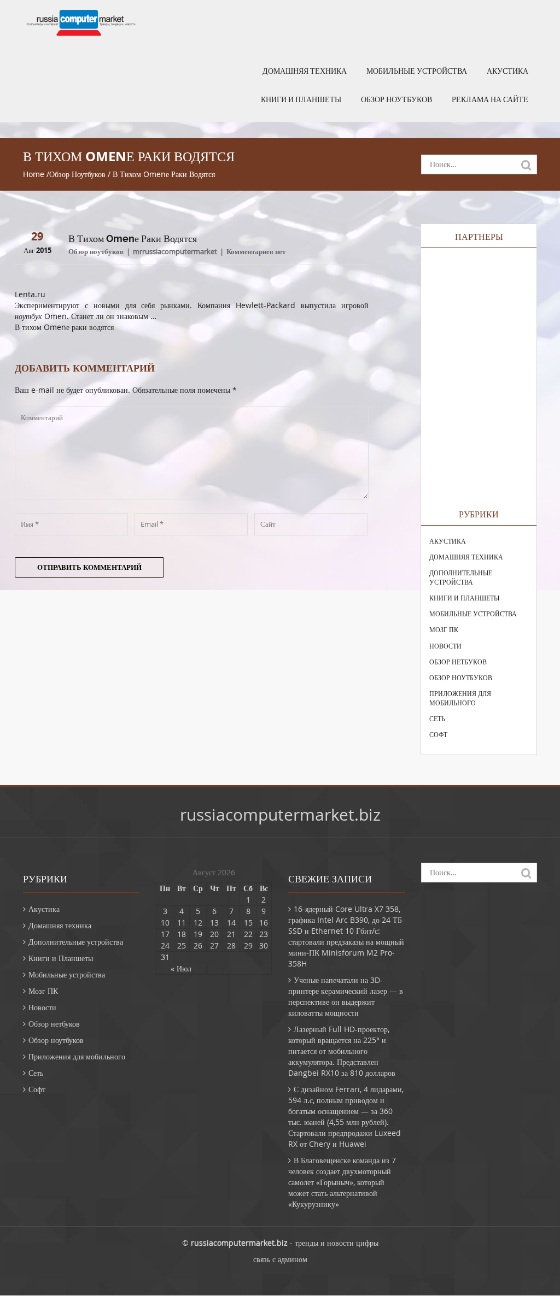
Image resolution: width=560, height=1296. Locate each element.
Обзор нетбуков (458, 661)
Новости (445, 645)
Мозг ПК (443, 629)
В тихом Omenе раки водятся (64, 327)
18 (181, 934)
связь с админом (280, 1259)
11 (181, 922)
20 (214, 934)
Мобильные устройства (416, 71)
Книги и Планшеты (301, 99)
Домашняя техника (304, 71)
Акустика (507, 71)
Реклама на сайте (490, 99)
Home (33, 174)
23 (263, 934)
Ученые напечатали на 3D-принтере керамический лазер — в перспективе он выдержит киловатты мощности (345, 996)
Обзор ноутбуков (396, 99)
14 (231, 922)
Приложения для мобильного (460, 698)
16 (263, 922)
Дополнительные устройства (460, 577)
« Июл (181, 968)
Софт (438, 734)
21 (231, 934)
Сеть (437, 718)
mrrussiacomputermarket (175, 251)
